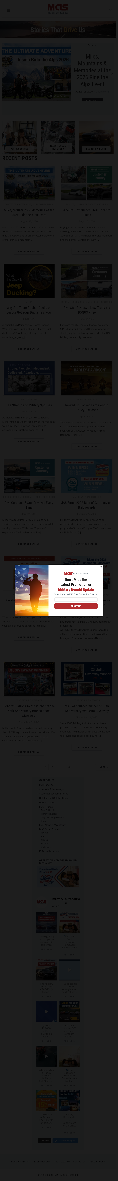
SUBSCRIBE (76, 606)
